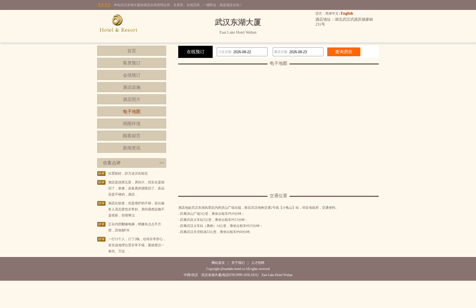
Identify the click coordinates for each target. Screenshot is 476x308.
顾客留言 (131, 135)
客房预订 (131, 63)
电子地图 (131, 111)
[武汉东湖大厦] (118, 41)
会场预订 (131, 75)
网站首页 (218, 263)
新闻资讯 (131, 148)
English (347, 13)
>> (161, 162)
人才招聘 (257, 263)
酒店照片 (131, 99)
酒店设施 (131, 87)
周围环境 (131, 123)
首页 (131, 51)
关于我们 (238, 263)
